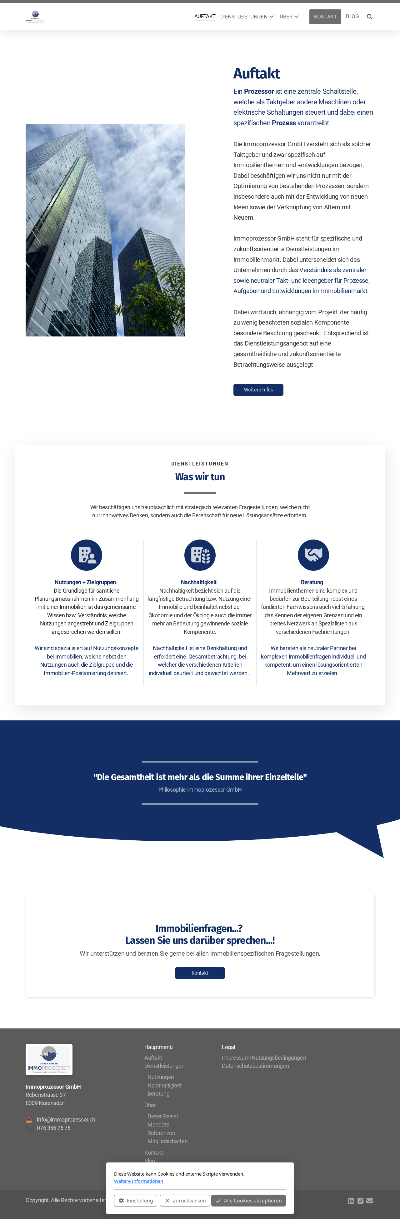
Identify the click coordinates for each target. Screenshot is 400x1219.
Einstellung (140, 1200)
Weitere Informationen (138, 1181)
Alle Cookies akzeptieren (253, 1200)
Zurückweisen (189, 1200)
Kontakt (200, 973)
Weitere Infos (258, 390)
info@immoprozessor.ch (66, 1120)
